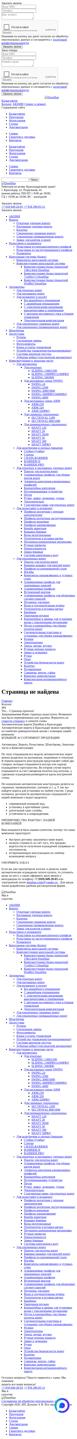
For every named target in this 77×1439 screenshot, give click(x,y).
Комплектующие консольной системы (40, 263)
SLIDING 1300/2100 (44, 370)
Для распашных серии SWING (43, 380)
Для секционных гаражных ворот (37, 323)
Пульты (21, 337)
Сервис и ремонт (35, 104)
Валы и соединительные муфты (44, 605)
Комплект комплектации (40, 675)
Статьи (13, 123)
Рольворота (23, 253)
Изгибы (29, 572)
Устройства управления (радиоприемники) (43, 350)
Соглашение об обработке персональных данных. (33, 1401)
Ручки (28, 655)
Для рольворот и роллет (31, 296)
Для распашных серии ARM (42, 400)
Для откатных (33, 367)
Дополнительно (34, 501)
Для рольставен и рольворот (34, 508)
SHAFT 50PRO (41, 444)
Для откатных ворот (29, 290)
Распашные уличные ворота (34, 226)
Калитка (29, 665)
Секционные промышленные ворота (39, 236)
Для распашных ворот (30, 293)
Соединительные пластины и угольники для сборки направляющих (48, 634)
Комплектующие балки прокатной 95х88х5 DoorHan (46, 282)
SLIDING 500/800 (42, 377)
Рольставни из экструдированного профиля (44, 250)
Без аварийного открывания (42, 300)
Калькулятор (9, 100)
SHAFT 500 (38, 441)
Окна (27, 659)
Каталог (6, 104)
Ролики (28, 639)
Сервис (13, 133)
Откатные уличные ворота (33, 223)
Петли (28, 494)
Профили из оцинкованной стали (45, 568)
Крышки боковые (35, 531)
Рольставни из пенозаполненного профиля (43, 246)
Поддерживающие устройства (43, 491)
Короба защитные (35, 528)
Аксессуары (16, 333)
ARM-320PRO (40, 411)
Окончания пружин (36, 615)
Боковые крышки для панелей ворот (47, 565)
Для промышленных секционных (45, 424)
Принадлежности (35, 548)
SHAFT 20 (38, 431)
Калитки (21, 229)
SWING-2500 (39, 387)
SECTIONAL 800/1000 (45, 421)
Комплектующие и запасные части (31, 360)
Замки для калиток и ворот (33, 239)
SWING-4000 (39, 397)
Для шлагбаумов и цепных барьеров (39, 447)
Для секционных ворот (31, 558)
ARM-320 (37, 407)
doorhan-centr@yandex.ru (42, 882)
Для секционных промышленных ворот (41, 327)
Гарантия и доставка (22, 136)
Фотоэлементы (26, 343)
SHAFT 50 (38, 437)
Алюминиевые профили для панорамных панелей (42, 583)
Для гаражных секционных (41, 414)
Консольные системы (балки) (27, 256)
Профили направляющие (40, 525)
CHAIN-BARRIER (36, 457)
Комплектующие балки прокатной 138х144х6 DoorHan (46, 268)
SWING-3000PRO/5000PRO (49, 394)
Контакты (15, 140)
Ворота (13, 219)
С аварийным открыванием (41, 303)
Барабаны (30, 612)
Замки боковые (33, 551)
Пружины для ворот (37, 602)
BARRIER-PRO (34, 464)
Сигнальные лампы (28, 340)
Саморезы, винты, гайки (39, 672)
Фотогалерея (17, 120)
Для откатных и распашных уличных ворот (44, 468)
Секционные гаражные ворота (36, 233)
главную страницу (13, 721)
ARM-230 (37, 404)
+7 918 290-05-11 (34, 206)
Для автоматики (26, 364)
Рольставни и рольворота (25, 243)
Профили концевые (36, 521)
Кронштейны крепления (39, 488)
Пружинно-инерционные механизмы (48, 541)
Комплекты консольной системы (37, 260)
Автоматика (16, 286)
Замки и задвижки (35, 652)
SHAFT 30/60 (40, 434)
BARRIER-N (32, 461)
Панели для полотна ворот (41, 471)
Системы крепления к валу (41, 555)
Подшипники (32, 669)
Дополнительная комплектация (44, 320)
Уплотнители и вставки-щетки (43, 538)
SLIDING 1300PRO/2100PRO (50, 374)
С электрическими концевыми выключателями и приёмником (44, 308)
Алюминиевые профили (39, 588)
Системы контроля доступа (33, 354)
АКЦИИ (18, 104)
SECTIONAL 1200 (43, 417)
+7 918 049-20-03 (12, 206)
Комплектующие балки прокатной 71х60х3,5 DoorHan (46, 275)
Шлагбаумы (16, 330)
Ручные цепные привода (40, 649)
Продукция (16, 117)
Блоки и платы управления (33, 347)
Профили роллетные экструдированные (49, 518)
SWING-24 (38, 384)
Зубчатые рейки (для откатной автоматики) (44, 357)
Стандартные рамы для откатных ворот (49, 504)
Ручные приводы (35, 545)
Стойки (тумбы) (34, 451)
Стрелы (29, 454)
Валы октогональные (37, 535)
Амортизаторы (33, 642)
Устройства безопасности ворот (44, 662)
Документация (18, 127)
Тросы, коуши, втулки (38, 645)
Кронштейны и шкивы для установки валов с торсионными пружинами (48, 620)
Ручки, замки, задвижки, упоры (44, 498)
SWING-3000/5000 (43, 390)
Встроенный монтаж (37, 592)
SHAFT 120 (38, 427)
